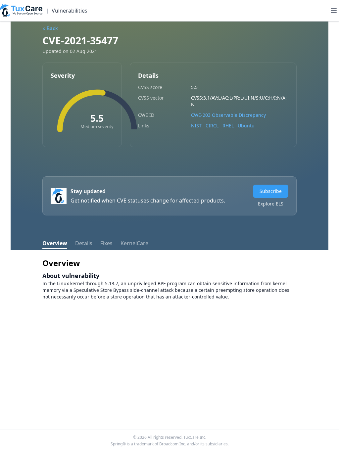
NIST (196, 125)
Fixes (106, 243)
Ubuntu (246, 125)
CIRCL (212, 125)
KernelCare (134, 243)
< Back (50, 28)
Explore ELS (270, 204)
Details (83, 243)
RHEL (228, 125)
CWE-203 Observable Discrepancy (228, 115)
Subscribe (271, 191)
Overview (54, 243)
